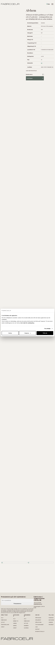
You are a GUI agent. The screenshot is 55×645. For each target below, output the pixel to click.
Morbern (26, 625)
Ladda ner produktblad (31, 70)
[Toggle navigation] (52, 4)
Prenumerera (17, 603)
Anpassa (26, 333)
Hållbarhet (38, 620)
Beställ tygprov (29, 74)
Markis (15, 625)
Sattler (26, 623)
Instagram (51, 620)
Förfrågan (30, 78)
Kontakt (37, 629)
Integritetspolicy (39, 631)
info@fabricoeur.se (38, 604)
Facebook (51, 617)
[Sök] (48, 4)
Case (36, 626)
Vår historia (38, 622)
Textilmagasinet (39, 624)
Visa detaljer (47, 328)
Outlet (3, 622)
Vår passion (38, 617)
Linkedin (51, 622)
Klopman (26, 627)
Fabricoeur (4, 620)
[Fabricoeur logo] (10, 4)
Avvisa (10, 333)
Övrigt (3, 626)
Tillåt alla (45, 333)
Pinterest (51, 624)
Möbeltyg (15, 621)
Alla (2, 617)
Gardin (15, 623)
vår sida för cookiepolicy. (27, 323)
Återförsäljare (5, 624)
